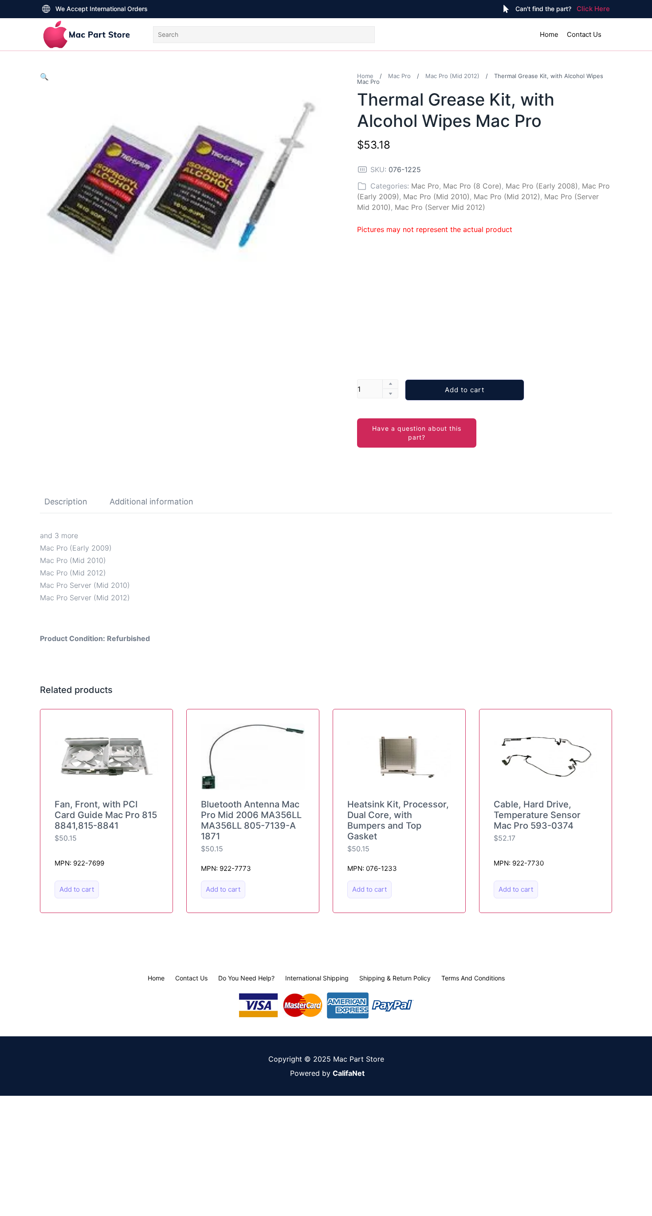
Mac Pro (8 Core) (472, 185)
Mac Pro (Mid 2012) (452, 75)
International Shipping (317, 978)
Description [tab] (65, 501)
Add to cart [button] (76, 889)
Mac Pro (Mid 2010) (436, 196)
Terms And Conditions (473, 978)
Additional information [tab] (151, 501)
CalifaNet (349, 1073)
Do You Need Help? (246, 978)
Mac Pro (399, 75)
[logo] (86, 34)
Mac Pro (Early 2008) (542, 185)
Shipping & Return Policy (395, 978)
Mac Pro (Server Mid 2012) (440, 207)
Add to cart (464, 390)
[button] (44, 76)
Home (549, 34)
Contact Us (584, 34)
